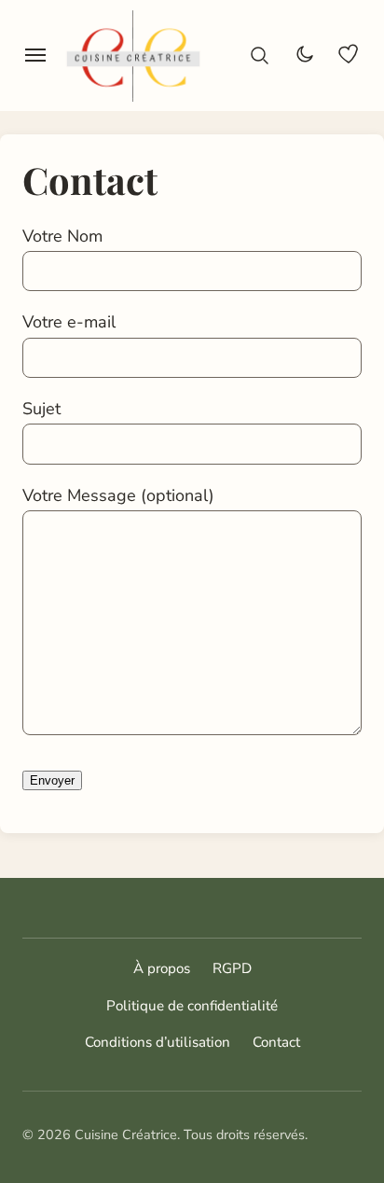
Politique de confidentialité (192, 1005)
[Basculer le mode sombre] (303, 55)
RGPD (232, 968)
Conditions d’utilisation (157, 1042)
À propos (161, 968)
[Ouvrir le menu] (35, 55)
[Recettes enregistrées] (348, 55)
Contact (276, 1042)
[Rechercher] (259, 55)
